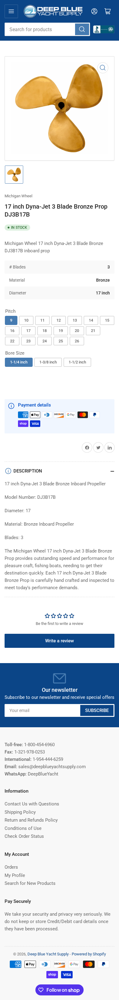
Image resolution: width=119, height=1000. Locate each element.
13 (75, 320)
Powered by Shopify (89, 954)
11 (42, 320)
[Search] (82, 29)
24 (44, 341)
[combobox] (47, 29)
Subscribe (97, 710)
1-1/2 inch (77, 362)
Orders (11, 867)
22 (12, 341)
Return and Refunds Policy (31, 820)
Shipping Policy (20, 812)
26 (77, 341)
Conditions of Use (23, 828)
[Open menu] (11, 11)
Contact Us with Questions (32, 804)
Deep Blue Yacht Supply (48, 954)
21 (93, 330)
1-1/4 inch (18, 362)
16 (12, 330)
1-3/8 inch (48, 362)
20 (77, 330)
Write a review (59, 641)
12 (58, 320)
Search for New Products (30, 883)
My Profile (15, 875)
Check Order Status (24, 836)
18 (44, 330)
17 (28, 330)
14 (91, 320)
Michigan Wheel (18, 196)
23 (28, 341)
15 (107, 320)
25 (61, 341)
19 (61, 330)
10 (26, 320)
